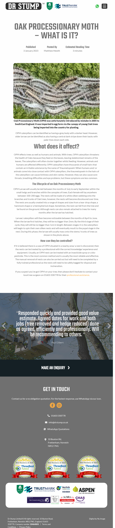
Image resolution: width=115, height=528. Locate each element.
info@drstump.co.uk (58, 422)
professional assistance (78, 275)
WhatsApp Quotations (58, 429)
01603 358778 (58, 415)
